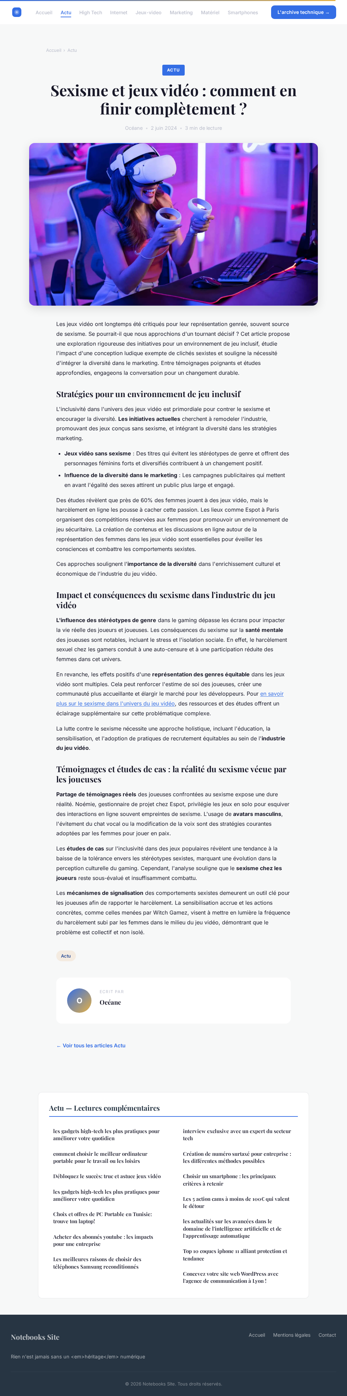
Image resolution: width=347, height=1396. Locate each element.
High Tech (90, 12)
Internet (118, 12)
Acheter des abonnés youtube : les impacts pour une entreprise (103, 1240)
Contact (327, 1335)
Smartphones (243, 12)
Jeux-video (149, 12)
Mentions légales (291, 1335)
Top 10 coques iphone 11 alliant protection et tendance (235, 1254)
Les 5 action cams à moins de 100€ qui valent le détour (236, 1202)
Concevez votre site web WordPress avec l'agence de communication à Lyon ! (230, 1277)
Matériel (210, 12)
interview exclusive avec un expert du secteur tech (237, 1135)
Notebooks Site (35, 1336)
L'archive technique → (304, 12)
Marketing (181, 12)
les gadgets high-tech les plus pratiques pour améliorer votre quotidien (106, 1135)
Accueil (44, 12)
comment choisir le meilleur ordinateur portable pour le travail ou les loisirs (100, 1157)
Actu (66, 12)
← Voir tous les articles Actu (90, 1045)
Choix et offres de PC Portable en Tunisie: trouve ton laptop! (102, 1218)
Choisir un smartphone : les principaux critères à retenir (229, 1180)
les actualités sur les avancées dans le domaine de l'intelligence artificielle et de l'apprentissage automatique (232, 1228)
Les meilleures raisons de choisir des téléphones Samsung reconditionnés (97, 1263)
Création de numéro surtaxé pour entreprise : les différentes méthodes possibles (237, 1157)
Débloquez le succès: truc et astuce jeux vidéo (107, 1176)
